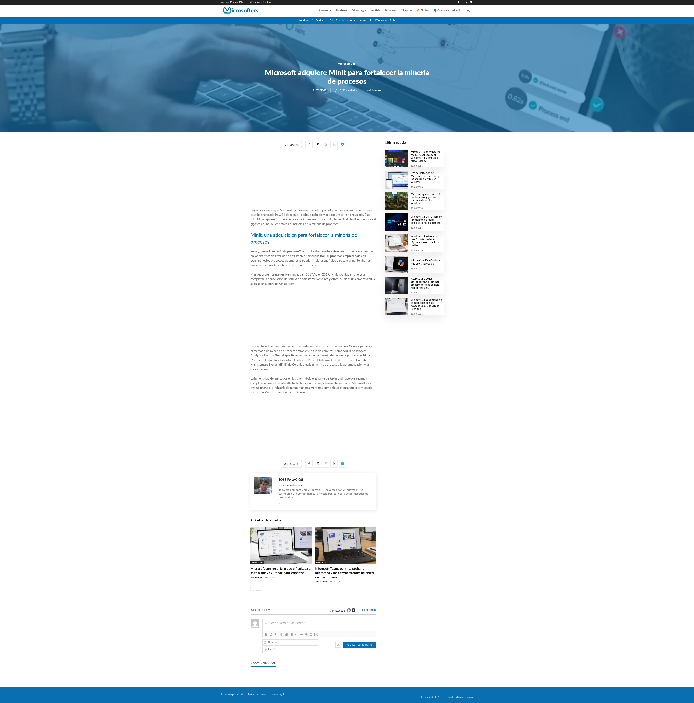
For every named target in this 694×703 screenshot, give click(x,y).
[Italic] (271, 634)
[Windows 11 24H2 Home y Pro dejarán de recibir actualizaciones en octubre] (396, 222)
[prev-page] (252, 588)
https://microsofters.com (290, 485)
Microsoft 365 (347, 63)
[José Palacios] (264, 491)
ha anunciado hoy (268, 214)
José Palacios (373, 90)
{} (311, 634)
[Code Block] (301, 634)
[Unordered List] (291, 634)
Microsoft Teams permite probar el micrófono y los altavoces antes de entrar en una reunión (344, 573)
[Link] (306, 634)
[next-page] (258, 588)
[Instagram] (462, 2)
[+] (316, 634)
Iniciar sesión (368, 610)
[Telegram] (342, 144)
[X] (466, 2)
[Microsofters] (249, 11)
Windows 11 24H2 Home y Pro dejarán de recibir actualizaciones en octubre (426, 220)
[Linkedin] (334, 144)
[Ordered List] (286, 634)
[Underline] (276, 634)
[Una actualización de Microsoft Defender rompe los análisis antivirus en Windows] (396, 180)
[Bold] (266, 634)
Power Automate (314, 219)
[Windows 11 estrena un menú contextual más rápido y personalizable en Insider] (396, 243)
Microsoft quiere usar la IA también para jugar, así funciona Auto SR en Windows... (425, 199)
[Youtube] (471, 2)
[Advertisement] (313, 179)
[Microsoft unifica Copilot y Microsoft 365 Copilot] (396, 264)
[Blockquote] (296, 634)
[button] (468, 10)
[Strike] (281, 634)
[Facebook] (458, 2)
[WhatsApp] (325, 144)
